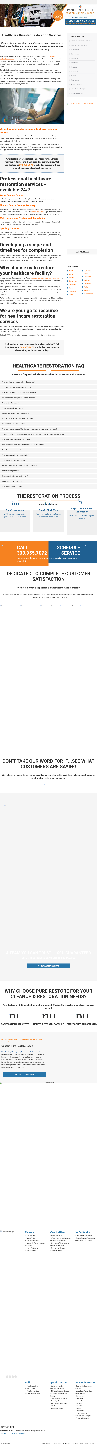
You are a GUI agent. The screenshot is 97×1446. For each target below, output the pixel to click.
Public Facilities (76, 84)
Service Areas (31, 1250)
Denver (71, 288)
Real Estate (75, 80)
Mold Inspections (32, 1386)
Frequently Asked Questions (36, 1243)
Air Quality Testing (57, 1408)
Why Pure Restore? (33, 1241)
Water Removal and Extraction (61, 1238)
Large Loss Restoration (79, 45)
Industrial (74, 67)
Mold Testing (31, 1388)
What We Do (31, 1238)
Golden (71, 295)
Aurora (71, 274)
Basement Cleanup (57, 1245)
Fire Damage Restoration (84, 1236)
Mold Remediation (33, 1391)
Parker (86, 287)
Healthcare (74, 58)
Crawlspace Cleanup (58, 1248)
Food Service (75, 49)
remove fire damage (38, 212)
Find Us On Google (18, 1434)
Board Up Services (57, 1401)
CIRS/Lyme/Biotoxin (33, 1393)
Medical (73, 76)
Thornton (87, 290)
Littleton (87, 280)
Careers (29, 1245)
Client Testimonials (33, 1248)
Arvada (71, 271)
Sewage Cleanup (56, 1250)
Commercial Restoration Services (82, 41)
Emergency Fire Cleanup (84, 1241)
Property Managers (77, 93)
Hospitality (74, 63)
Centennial (72, 284)
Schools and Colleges (78, 89)
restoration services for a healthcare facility (45, 278)
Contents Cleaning (57, 1386)
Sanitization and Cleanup (59, 1398)
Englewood (72, 291)
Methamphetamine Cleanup (60, 1391)
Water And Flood (56, 1236)
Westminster (88, 294)
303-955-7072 (26, 165)
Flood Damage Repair (58, 1241)
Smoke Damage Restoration (85, 1238)
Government (75, 54)
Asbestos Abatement (58, 1388)
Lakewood (87, 277)
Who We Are (31, 1236)
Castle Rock (73, 281)
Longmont (87, 283)
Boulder (71, 278)
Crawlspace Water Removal (60, 1243)
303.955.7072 (32, 553)
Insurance (74, 71)
